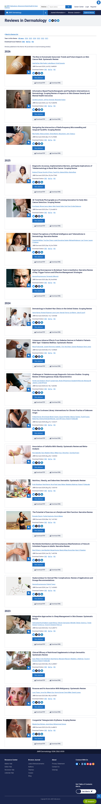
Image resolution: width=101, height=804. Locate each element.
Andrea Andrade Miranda (47, 419)
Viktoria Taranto (75, 417)
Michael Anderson (75, 240)
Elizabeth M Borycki (77, 381)
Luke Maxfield (45, 550)
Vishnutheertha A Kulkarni (40, 623)
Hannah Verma (64, 312)
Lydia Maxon (51, 63)
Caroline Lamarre (37, 99)
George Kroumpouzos (39, 276)
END (23, 42)
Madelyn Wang (49, 453)
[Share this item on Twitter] (52, 20)
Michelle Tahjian (75, 623)
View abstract (38, 77)
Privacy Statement (58, 764)
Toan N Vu (56, 172)
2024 (34, 38)
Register (93, 7)
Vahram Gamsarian (63, 623)
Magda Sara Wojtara (38, 724)
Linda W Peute (42, 382)
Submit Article (89, 13)
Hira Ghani (67, 346)
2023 (38, 38)
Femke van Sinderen (38, 381)
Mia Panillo (43, 63)
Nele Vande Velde (58, 206)
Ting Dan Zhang (48, 240)
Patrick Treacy (50, 584)
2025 (30, 38)
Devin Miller (68, 692)
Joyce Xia (43, 692)
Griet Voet (67, 206)
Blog (29, 776)
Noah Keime (46, 484)
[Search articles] (68, 6)
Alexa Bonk (62, 134)
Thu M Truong (85, 417)
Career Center (79, 7)
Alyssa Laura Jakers (46, 206)
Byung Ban (71, 550)
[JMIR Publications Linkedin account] (85, 764)
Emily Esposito (60, 63)
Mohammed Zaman (59, 724)
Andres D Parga (37, 172)
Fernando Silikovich (52, 276)
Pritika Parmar (37, 417)
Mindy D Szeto (54, 417)
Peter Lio (59, 625)
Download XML (56, 83)
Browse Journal (73, 13)
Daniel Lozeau (76, 692)
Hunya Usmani (59, 692)
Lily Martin (72, 312)
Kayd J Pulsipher (80, 550)
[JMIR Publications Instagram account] (90, 764)
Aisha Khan (72, 172)
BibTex (28, 42)
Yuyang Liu (40, 625)
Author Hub (8, 764)
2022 (42, 38)
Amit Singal (45, 417)
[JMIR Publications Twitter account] (79, 764)
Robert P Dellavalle (72, 419)
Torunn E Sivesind (50, 625)
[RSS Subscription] (93, 764)
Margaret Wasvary (64, 659)
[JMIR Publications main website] (21, 6)
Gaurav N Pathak (64, 417)
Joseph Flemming (49, 346)
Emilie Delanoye (76, 206)
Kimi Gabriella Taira (38, 453)
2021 (46, 38)
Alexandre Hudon (59, 99)
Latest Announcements (36, 764)
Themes (31, 770)
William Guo (58, 453)
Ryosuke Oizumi (37, 516)
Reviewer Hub (9, 770)
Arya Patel (54, 484)
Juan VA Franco (61, 419)
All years (21, 38)
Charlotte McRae (37, 240)
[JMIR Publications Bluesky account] (77, 764)
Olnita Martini (54, 134)
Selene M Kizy (64, 172)
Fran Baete (35, 206)
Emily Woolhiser (37, 484)
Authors (31, 767)
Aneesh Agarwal (46, 312)
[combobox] (57, 6)
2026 (26, 38)
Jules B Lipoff (80, 312)
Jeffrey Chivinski (48, 99)
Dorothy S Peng (47, 172)
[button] (98, 2)
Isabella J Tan (59, 346)
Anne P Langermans (52, 381)
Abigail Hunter (54, 550)
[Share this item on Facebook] (55, 20)
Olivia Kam (65, 453)
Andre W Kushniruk (65, 381)
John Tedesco (70, 134)
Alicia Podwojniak (37, 346)
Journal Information (57, 13)
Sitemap (55, 770)
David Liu (84, 623)
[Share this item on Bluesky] (50, 20)
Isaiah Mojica (53, 623)
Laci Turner (84, 240)
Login (87, 7)
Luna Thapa (36, 692)
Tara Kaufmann (74, 453)
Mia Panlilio (36, 134)
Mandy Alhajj (63, 550)
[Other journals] (45, 12)
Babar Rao (35, 419)
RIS (33, 42)
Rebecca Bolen (45, 134)
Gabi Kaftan (36, 63)
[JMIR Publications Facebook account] (82, 764)
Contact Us (55, 767)
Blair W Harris (36, 550)
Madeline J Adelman (77, 659)
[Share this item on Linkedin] (58, 20)
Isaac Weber (62, 484)
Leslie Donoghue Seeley (61, 240)
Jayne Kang (49, 724)
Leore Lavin (55, 312)
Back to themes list (11, 34)
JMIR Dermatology (14, 13)
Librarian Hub (9, 773)
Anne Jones (87, 346)
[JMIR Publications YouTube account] (88, 764)
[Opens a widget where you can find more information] (90, 801)
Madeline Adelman (72, 484)
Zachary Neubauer (77, 346)
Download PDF (40, 83)
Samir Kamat (36, 312)
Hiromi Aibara (58, 516)
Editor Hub (8, 767)
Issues (30, 773)
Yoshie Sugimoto (48, 516)
